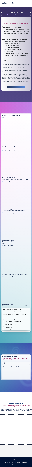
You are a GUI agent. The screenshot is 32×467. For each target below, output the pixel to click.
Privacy (17, 464)
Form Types (11, 464)
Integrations (24, 462)
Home (6, 462)
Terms (21, 464)
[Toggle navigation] (29, 3)
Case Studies (17, 462)
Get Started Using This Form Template (16, 86)
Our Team (11, 462)
